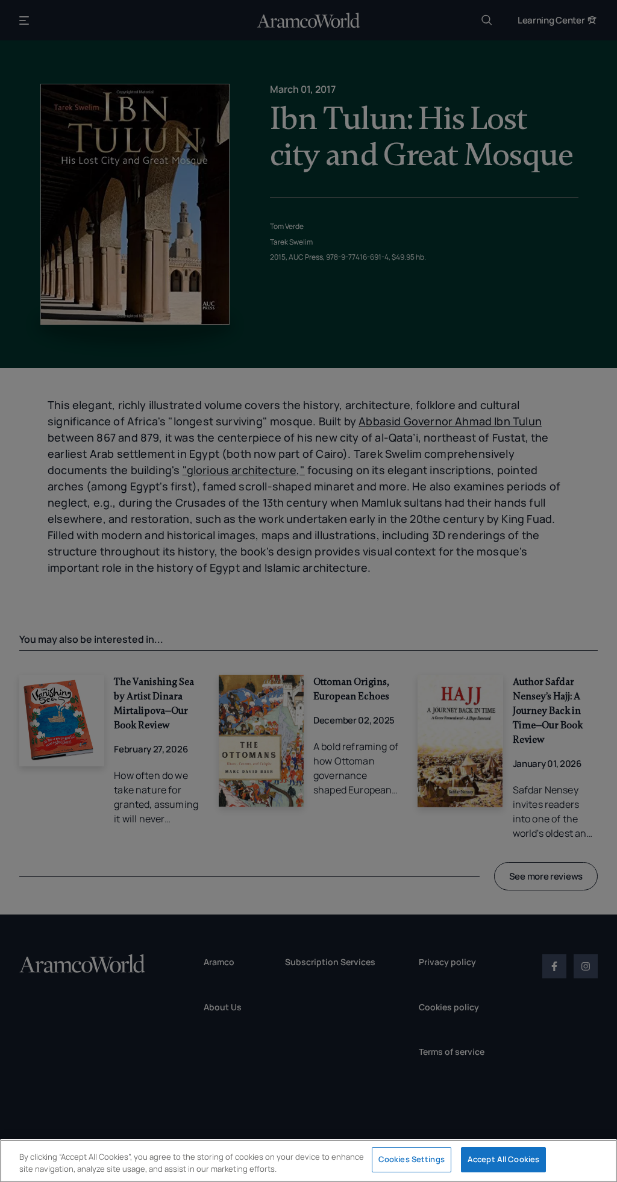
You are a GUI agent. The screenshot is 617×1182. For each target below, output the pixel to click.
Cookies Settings (411, 1159)
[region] (308, 1160)
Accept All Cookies (503, 1159)
